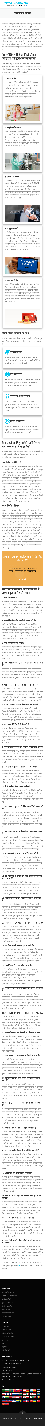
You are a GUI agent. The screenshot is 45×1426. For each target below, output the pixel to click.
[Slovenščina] (10, 1400)
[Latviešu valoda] (10, 1397)
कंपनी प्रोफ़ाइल (6, 1326)
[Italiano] (28, 1394)
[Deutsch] (28, 1390)
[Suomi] (7, 1394)
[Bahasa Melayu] (14, 1397)
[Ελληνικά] (31, 1390)
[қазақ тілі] (38, 1394)
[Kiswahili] (21, 1400)
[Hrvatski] (17, 1394)
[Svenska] (17, 1400)
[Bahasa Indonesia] (24, 1394)
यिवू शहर (4, 1347)
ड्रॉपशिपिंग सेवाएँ (6, 1299)
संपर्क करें (22, 579)
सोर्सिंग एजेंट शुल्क (6, 1340)
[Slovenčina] (7, 1400)
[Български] (7, 1390)
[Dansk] (24, 1390)
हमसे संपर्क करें (6, 1350)
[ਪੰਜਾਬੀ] (24, 1397)
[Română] (38, 1397)
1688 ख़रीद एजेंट (7, 1330)
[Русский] (3, 1400)
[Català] (14, 1390)
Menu (41, 4)
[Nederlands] (17, 1397)
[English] (38, 1400)
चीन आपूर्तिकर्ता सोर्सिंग (8, 1292)
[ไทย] (24, 1400)
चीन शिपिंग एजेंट (6, 1309)
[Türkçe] (31, 1400)
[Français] (10, 1394)
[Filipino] (28, 1400)
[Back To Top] (22, 1413)
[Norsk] (21, 1397)
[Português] (35, 1397)
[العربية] (3, 1390)
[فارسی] (3, 1394)
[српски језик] (14, 1400)
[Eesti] (38, 1390)
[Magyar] (21, 1394)
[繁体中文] (7, 1404)
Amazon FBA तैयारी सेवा (9, 1296)
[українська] (35, 1400)
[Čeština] (17, 1390)
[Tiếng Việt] (3, 1404)
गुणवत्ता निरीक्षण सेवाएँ (7, 1303)
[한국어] (3, 1397)
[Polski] (28, 1397)
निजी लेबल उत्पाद (6, 1316)
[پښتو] (31, 1397)
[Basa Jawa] (35, 1394)
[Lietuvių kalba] (7, 1397)
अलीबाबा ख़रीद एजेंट (7, 1333)
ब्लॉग (3, 1343)
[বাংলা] (10, 1390)
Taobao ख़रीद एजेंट (8, 1336)
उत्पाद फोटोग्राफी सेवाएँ (8, 1313)
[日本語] (31, 1394)
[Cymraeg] (21, 1390)
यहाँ (19, 1265)
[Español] (35, 1390)
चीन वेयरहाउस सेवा (7, 1306)
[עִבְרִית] (14, 1394)
